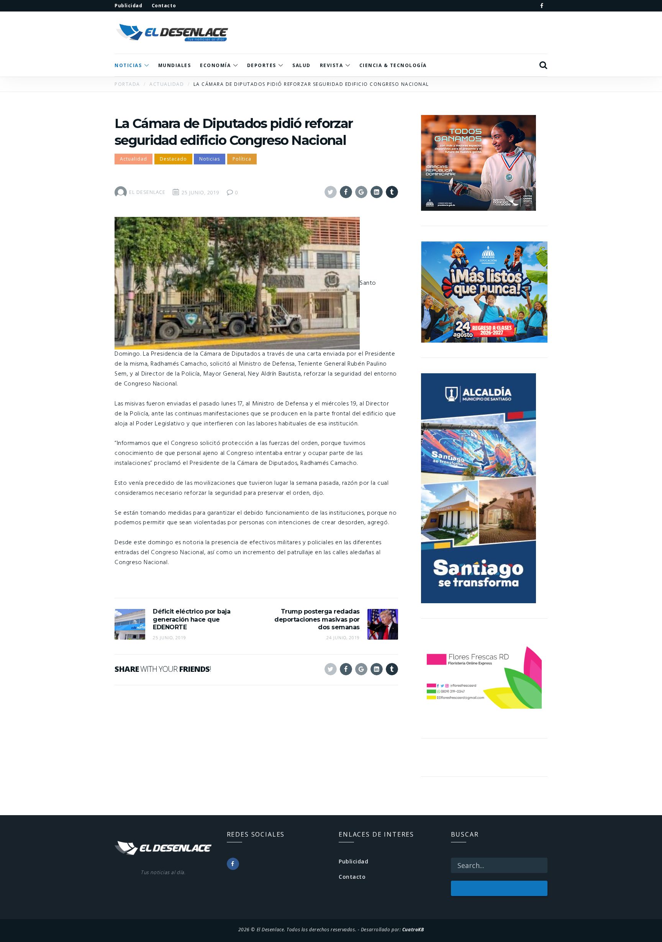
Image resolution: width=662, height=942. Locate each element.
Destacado (173, 159)
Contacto (352, 876)
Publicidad (354, 861)
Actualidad (133, 159)
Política (242, 159)
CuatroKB (413, 929)
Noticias (209, 159)
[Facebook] (541, 5)
